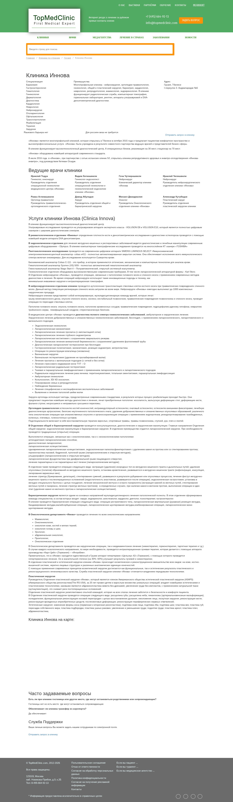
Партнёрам (150, 5)
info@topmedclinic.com (158, 23)
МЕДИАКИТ (198, 5)
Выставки (134, 5)
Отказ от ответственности (85, 766)
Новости (190, 37)
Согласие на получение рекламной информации (90, 784)
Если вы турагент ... (127, 766)
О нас (122, 5)
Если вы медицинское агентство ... (135, 770)
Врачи (72, 37)
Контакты (180, 5)
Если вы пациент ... (127, 762)
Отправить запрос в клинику (179, 135)
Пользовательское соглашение (88, 762)
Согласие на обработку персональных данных (92, 772)
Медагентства (102, 37)
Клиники (43, 37)
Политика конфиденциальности (88, 778)
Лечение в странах (132, 37)
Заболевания (161, 37)
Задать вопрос (191, 20)
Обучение (165, 5)
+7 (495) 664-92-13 (157, 16)
